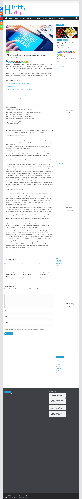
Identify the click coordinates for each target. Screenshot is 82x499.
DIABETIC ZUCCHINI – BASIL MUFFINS (43, 254)
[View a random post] (76, 18)
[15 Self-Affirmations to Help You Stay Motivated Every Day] (60, 306)
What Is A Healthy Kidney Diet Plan (13, 92)
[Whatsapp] (24, 62)
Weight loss (30, 18)
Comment (7, 292)
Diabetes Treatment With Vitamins (29, 273)
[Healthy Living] (6, 18)
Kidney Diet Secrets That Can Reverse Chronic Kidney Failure (19, 89)
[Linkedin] (14, 62)
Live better (37, 18)
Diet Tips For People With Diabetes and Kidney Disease (17, 95)
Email (6, 316)
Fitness (16, 18)
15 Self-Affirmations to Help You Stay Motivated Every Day (71, 305)
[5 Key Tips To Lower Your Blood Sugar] (60, 112)
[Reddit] (12, 62)
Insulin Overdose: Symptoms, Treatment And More (17, 255)
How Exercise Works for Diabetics (46, 273)
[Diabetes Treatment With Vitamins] (29, 263)
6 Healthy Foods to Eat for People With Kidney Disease (17, 83)
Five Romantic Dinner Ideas (11, 86)
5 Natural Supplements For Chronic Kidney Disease (17, 101)
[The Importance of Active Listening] (60, 209)
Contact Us (52, 18)
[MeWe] (19, 62)
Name (6, 310)
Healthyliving (16, 57)
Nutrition (22, 18)
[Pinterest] (17, 62)
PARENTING (44, 18)
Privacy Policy (60, 18)
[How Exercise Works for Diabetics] (46, 263)
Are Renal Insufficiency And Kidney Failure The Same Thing (18, 98)
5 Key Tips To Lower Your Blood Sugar (71, 111)
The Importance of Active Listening (71, 208)
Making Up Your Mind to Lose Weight (66, 44)
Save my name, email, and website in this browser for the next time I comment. (25, 329)
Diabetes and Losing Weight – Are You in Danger (12, 274)
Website (6, 322)
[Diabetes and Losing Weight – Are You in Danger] (12, 263)
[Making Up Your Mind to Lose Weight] (67, 32)
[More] (27, 62)
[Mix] (22, 62)
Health (10, 18)
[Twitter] (9, 62)
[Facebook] (7, 62)
